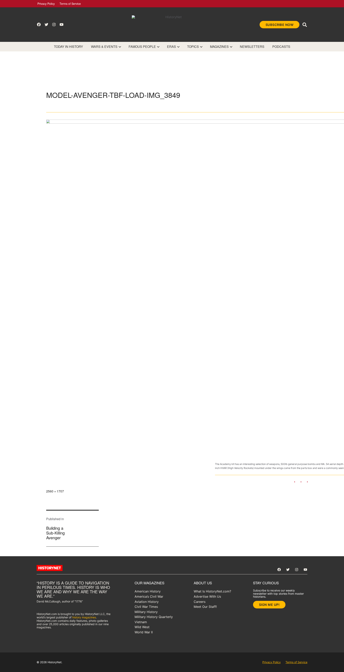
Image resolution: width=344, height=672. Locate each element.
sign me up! (269, 605)
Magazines (219, 46)
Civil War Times (146, 607)
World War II (144, 632)
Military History (146, 612)
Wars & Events (104, 46)
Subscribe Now (280, 25)
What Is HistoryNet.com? (212, 591)
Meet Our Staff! (205, 607)
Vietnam (141, 622)
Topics (193, 46)
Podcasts (281, 46)
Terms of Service (70, 4)
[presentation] (119, 46)
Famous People (142, 46)
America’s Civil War (149, 596)
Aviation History (147, 602)
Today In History (68, 46)
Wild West (142, 627)
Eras (171, 46)
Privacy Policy (46, 4)
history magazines (84, 617)
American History (148, 591)
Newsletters (252, 46)
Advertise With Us (207, 596)
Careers (199, 602)
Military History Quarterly (154, 617)
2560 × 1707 (55, 491)
